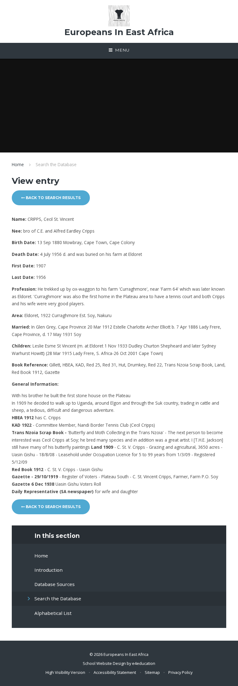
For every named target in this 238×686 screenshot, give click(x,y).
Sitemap (152, 672)
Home (18, 164)
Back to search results (53, 197)
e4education (143, 663)
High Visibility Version (65, 672)
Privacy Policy (180, 672)
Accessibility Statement (115, 672)
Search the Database (56, 164)
